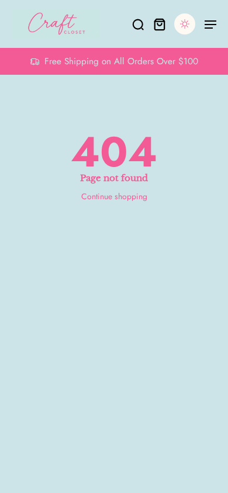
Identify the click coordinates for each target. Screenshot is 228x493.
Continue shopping (114, 196)
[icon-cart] (159, 24)
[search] (138, 24)
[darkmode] (184, 23)
